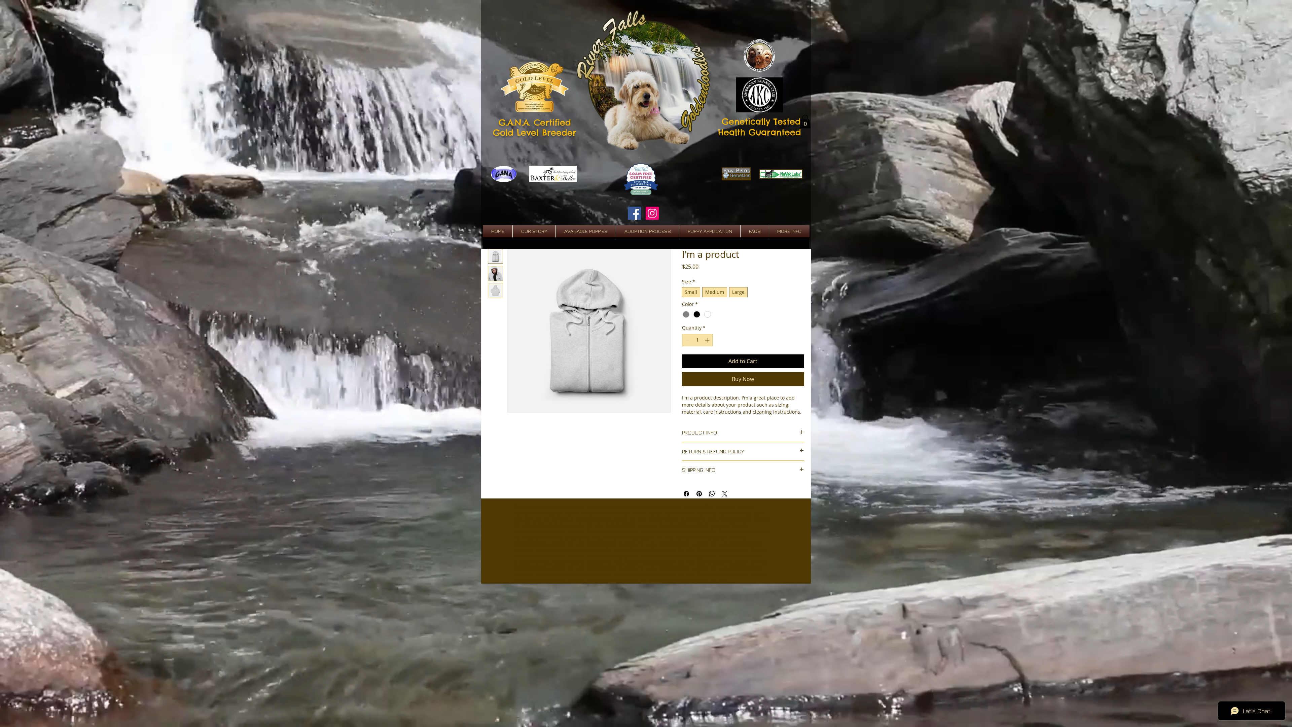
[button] (805, 122)
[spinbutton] (697, 340)
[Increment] (708, 340)
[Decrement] (687, 340)
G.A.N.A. (515, 122)
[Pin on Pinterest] (699, 494)
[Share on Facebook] (686, 494)
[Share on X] (725, 494)
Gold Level (516, 132)
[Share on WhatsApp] (712, 494)
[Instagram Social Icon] (652, 213)
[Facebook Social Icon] (634, 213)
